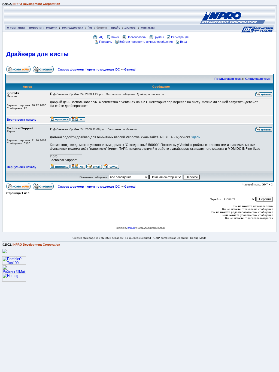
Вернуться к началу (21, 119)
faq (89, 27)
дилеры (130, 27)
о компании (16, 27)
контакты (147, 27)
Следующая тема (257, 78)
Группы (159, 37)
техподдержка (72, 27)
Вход (183, 41)
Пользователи (136, 37)
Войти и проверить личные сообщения (146, 41)
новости (35, 27)
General (129, 69)
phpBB (131, 227)
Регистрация (180, 37)
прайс (115, 27)
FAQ (101, 37)
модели (51, 27)
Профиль (105, 41)
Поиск (115, 37)
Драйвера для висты (37, 54)
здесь (195, 137)
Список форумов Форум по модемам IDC (89, 69)
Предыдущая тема (227, 78)
